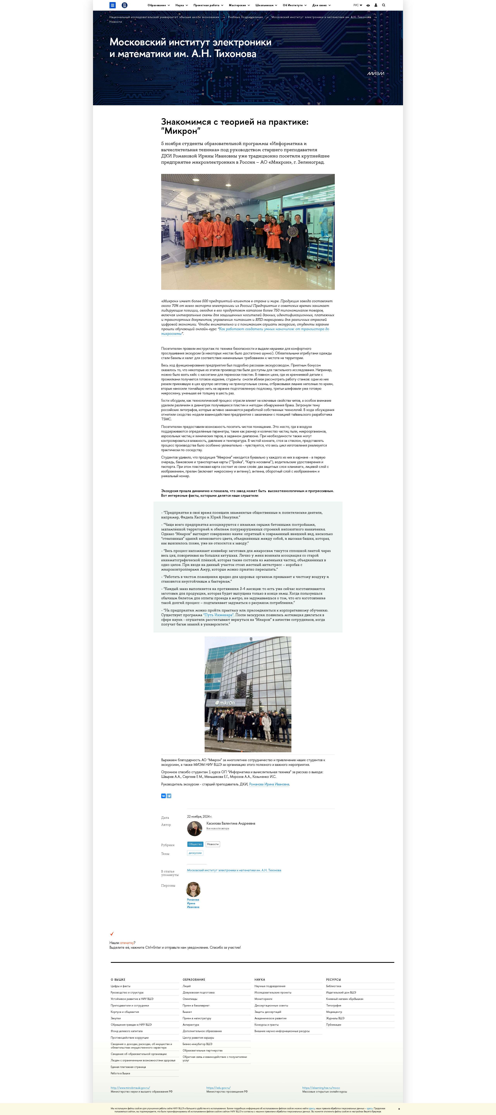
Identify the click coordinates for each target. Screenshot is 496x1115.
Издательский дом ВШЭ (341, 992)
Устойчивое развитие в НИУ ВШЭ (132, 999)
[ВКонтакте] (163, 796)
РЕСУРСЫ (333, 979)
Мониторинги (263, 999)
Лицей (187, 986)
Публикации (333, 1024)
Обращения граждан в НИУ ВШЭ (131, 1024)
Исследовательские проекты (273, 992)
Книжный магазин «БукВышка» (344, 999)
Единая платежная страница (128, 1067)
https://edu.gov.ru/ (219, 1088)
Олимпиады (190, 999)
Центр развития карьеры (198, 1037)
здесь (312, 1108)
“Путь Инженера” (218, 615)
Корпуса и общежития (125, 1012)
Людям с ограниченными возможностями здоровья (143, 1060)
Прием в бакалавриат (196, 1005)
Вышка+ (187, 1012)
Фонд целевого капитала (127, 1031)
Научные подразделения (270, 986)
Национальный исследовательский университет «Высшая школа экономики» (164, 17)
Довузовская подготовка (198, 992)
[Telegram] (169, 796)
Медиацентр (334, 1012)
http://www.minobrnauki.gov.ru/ (130, 1088)
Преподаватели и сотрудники (130, 1005)
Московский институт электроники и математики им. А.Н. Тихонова (322, 17)
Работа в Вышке (120, 1073)
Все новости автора (218, 828)
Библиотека (333, 986)
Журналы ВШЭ (335, 1018)
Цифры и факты (120, 986)
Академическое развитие (271, 1018)
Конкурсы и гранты (267, 1024)
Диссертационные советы (271, 1005)
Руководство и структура (127, 992)
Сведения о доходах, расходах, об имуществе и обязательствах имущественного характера (141, 1045)
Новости (115, 21)
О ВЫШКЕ (118, 979)
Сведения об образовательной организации (139, 1054)
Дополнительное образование (202, 1031)
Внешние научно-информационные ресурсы (282, 1031)
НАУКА (260, 979)
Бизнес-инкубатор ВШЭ (197, 1044)
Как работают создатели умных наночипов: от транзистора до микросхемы (245, 331)
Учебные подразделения (246, 17)
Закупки (116, 1018)
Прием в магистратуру (197, 1018)
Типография (333, 1005)
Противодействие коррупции (130, 1037)
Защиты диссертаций (268, 1012)
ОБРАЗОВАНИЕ (194, 979)
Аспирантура (191, 1024)
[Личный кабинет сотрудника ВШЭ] (376, 5)
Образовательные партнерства (202, 1050)
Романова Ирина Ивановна (269, 784)
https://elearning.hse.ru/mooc (321, 1088)
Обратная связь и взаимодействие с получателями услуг (215, 1058)
